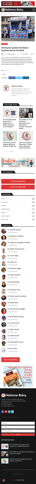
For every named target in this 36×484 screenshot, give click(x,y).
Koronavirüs (4, 202)
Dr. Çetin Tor (12, 262)
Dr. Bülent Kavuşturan (16, 249)
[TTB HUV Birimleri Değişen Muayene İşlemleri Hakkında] (10, 136)
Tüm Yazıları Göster (12, 232)
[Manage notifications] (3, 480)
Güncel (3, 199)
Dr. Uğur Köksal (13, 329)
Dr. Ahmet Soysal (14, 230)
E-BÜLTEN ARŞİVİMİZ (18, 187)
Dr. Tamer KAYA (13, 323)
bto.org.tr (6, 70)
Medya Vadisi (20, 480)
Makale (3, 212)
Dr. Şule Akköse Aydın (16, 317)
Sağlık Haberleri (5, 209)
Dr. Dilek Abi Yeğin (14, 268)
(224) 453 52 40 (7, 404)
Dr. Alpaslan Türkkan (15, 236)
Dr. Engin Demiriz (14, 275)
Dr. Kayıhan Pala (14, 290)
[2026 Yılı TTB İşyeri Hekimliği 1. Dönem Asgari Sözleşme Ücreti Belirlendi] (26, 136)
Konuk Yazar (12, 348)
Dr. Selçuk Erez (13, 302)
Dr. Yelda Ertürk (13, 336)
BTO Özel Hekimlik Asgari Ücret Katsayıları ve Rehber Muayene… (19, 445)
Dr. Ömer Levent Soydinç (17, 296)
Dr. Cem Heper (13, 256)
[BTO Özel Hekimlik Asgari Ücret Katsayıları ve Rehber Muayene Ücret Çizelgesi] (10, 113)
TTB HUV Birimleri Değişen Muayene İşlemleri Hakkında (21, 460)
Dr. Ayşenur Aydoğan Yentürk (19, 242)
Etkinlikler (4, 44)
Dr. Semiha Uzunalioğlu (16, 309)
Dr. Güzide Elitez (14, 282)
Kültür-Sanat (4, 219)
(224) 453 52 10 (7, 403)
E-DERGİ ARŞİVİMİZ (18, 181)
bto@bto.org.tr (10, 406)
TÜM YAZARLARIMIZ (10, 360)
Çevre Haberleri (5, 216)
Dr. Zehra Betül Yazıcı (16, 342)
